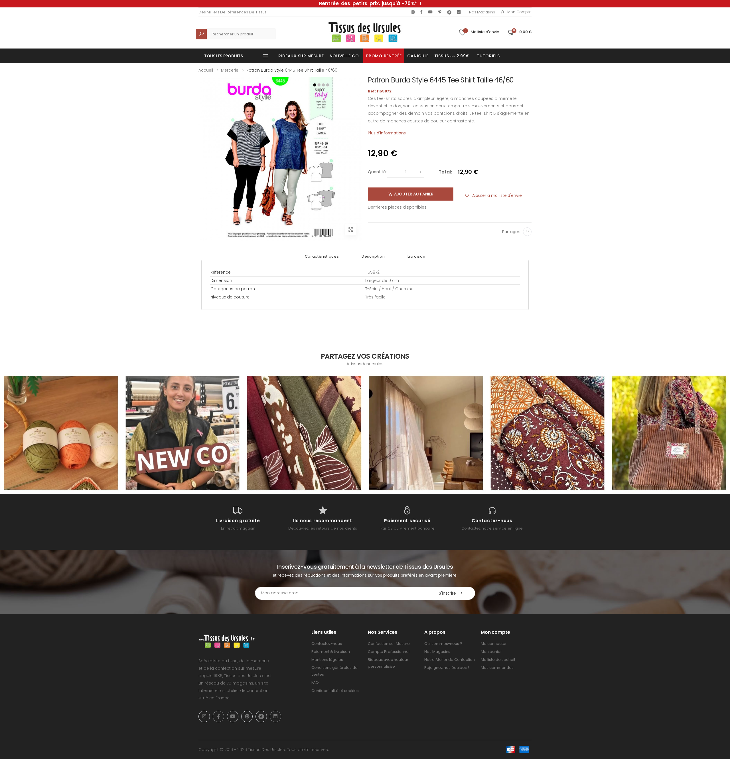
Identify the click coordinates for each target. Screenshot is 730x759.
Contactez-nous (326, 643)
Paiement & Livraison (330, 651)
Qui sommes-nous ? (443, 643)
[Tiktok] (449, 12)
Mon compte (519, 12)
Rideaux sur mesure (301, 56)
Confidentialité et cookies (335, 690)
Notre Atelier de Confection (449, 659)
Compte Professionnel (388, 651)
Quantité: (377, 172)
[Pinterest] (439, 12)
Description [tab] (373, 256)
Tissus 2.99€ (451, 56)
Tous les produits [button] (223, 56)
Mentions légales (327, 659)
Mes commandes (497, 667)
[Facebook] (421, 12)
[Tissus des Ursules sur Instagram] (61, 433)
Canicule (418, 56)
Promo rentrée (384, 56)
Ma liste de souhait (498, 659)
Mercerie (229, 70)
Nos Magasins (482, 12)
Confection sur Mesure (389, 643)
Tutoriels (488, 56)
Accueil (205, 70)
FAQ (315, 682)
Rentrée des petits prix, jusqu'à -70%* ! (370, 3)
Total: (445, 172)
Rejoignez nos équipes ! (446, 667)
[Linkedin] (459, 12)
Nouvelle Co (344, 56)
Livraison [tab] (416, 256)
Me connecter (494, 643)
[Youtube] (430, 12)
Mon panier (491, 651)
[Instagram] (413, 12)
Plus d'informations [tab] (387, 133)
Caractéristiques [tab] (322, 256)
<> (527, 231)
